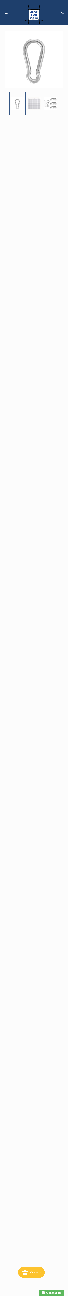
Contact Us (53, 1292)
